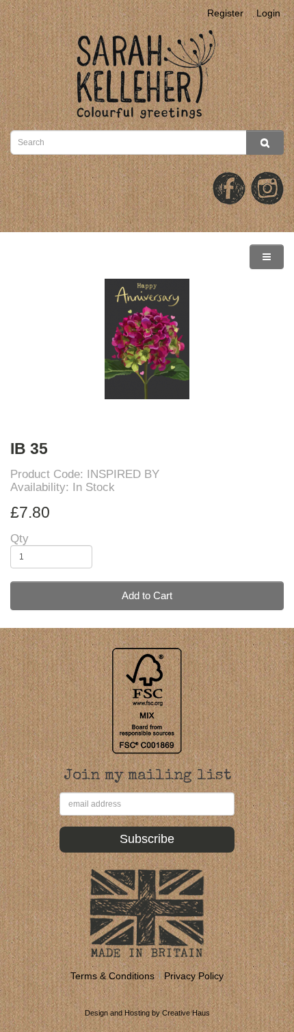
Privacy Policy (194, 975)
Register (225, 13)
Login (268, 13)
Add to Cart (147, 595)
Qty (19, 538)
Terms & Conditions (112, 975)
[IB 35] (147, 339)
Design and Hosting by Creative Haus (147, 1013)
